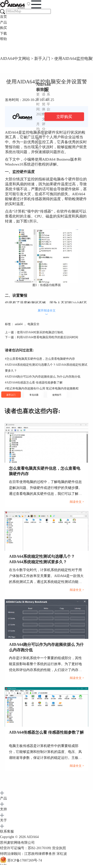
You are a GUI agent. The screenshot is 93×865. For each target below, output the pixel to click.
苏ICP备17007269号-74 (24, 860)
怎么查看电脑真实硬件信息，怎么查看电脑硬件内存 (40, 358)
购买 (3, 28)
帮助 (3, 39)
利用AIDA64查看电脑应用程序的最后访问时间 (47, 337)
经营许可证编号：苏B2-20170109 (25, 848)
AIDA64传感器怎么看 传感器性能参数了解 (33, 382)
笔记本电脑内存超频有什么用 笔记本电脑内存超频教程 (42, 388)
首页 (3, 17)
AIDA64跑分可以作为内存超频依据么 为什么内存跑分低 (42, 376)
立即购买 (64, 117)
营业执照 (59, 848)
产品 (3, 22)
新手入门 (42, 58)
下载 (3, 33)
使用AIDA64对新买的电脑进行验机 (40, 332)
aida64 (19, 324)
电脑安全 (33, 324)
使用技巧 (56, 395)
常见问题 (34, 395)
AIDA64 (33, 837)
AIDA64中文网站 (15, 58)
